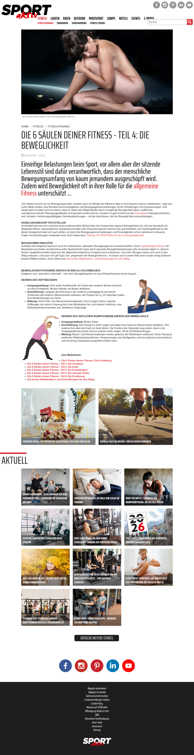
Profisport (96, 18)
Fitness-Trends (97, 23)
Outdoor (79, 18)
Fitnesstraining (45, 23)
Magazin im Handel (97, 692)
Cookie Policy (97, 703)
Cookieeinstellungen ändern (97, 699)
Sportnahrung (79, 23)
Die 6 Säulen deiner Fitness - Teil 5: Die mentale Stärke (58, 373)
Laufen (55, 18)
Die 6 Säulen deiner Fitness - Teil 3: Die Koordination (57, 370)
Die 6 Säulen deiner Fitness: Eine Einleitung (86, 360)
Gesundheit (140, 213)
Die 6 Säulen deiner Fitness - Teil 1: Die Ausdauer (55, 363)
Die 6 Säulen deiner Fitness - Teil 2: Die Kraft (52, 367)
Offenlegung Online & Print (97, 711)
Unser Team (97, 722)
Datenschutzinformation (97, 695)
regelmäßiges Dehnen (153, 246)
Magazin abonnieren (97, 688)
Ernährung (62, 23)
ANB (97, 714)
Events (135, 18)
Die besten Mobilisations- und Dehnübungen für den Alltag (98, 258)
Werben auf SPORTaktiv (97, 707)
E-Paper (149, 18)
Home (24, 126)
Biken (66, 18)
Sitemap (97, 729)
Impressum (97, 726)
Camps (111, 18)
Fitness (42, 18)
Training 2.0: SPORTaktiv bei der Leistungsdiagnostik (115, 235)
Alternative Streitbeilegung (97, 718)
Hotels (123, 18)
